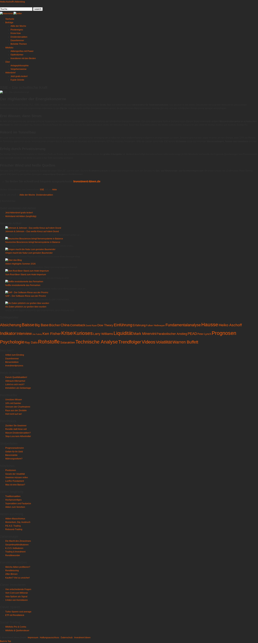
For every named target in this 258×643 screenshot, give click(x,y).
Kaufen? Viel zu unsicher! (17, 578)
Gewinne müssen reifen (16, 477)
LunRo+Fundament (14, 481)
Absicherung (10, 325)
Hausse (209, 324)
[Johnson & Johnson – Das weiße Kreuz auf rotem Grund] (33, 228)
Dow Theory (105, 325)
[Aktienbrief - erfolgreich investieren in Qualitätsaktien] (6, 13)
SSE (42, 189)
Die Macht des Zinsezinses (18, 541)
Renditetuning (12, 570)
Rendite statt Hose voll (16, 429)
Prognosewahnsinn (14, 448)
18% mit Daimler (13, 403)
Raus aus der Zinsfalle (16, 410)
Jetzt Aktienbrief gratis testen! (19, 212)
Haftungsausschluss (49, 637)
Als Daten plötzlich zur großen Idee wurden (25, 306)
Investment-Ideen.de (86, 181)
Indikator (8, 333)
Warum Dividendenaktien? (18, 433)
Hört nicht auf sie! (13, 414)
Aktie (54, 189)
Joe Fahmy (37, 334)
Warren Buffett (185, 342)
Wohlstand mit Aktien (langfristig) (20, 216)
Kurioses (83, 333)
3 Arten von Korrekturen (16, 600)
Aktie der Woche (27, 195)
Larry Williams (103, 334)
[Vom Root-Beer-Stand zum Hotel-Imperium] (27, 271)
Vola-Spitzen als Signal (16, 596)
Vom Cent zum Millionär (16, 593)
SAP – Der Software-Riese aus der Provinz (25, 296)
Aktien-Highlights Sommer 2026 (20, 264)
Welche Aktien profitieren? (17, 567)
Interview (24, 333)
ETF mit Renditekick (14, 615)
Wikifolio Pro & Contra (15, 627)
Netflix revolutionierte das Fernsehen (22, 285)
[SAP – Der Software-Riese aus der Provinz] (26, 292)
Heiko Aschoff (230, 325)
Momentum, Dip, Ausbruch (17, 522)
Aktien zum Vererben (15, 507)
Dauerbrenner (12, 358)
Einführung (123, 325)
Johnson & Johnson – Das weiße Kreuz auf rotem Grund (32, 231)
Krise (67, 333)
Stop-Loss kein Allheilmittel (18, 436)
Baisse (28, 324)
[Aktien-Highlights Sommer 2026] (13, 260)
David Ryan (91, 325)
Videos (148, 341)
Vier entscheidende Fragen (18, 589)
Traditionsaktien (13, 496)
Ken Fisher (51, 334)
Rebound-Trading (13, 529)
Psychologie (12, 342)
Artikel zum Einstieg (14, 355)
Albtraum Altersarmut (15, 381)
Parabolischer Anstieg (172, 334)
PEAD (192, 334)
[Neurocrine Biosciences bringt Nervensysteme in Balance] (34, 238)
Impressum (33, 637)
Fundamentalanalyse (183, 325)
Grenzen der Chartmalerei (17, 407)
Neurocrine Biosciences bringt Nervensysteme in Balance (32, 242)
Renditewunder (12, 555)
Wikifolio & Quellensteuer (17, 630)
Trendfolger (129, 342)
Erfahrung (139, 325)
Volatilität (164, 342)
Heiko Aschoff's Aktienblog (12, 2)
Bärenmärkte (11, 455)
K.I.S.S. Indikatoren (14, 548)
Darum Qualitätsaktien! (16, 377)
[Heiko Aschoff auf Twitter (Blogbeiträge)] (18, 13)
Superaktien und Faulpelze (18, 503)
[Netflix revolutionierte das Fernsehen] (24, 281)
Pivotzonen (10, 470)
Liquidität (123, 333)
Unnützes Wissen (13, 399)
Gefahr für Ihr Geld (14, 451)
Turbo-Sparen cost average (18, 611)
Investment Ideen (82, 637)
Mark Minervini (144, 334)
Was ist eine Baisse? (15, 484)
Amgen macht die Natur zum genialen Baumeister (29, 253)
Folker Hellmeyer (155, 325)
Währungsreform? (13, 458)
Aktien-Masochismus (15, 518)
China (65, 325)
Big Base (42, 325)
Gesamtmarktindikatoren (17, 544)
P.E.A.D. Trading (13, 526)
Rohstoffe (49, 342)
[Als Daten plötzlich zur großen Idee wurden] (27, 303)
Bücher (54, 325)
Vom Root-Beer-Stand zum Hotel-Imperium (25, 274)
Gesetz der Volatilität (15, 474)
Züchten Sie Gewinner (16, 425)
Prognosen (224, 333)
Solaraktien (67, 342)
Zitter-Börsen (11, 574)
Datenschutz (67, 637)
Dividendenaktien (44, 195)
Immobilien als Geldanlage (18, 388)
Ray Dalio (31, 342)
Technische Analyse (96, 342)
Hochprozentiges (13, 500)
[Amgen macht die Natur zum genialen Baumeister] (30, 249)
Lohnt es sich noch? (14, 384)
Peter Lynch (204, 333)
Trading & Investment (15, 551)
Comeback (77, 325)
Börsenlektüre (12, 362)
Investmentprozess (14, 365)
